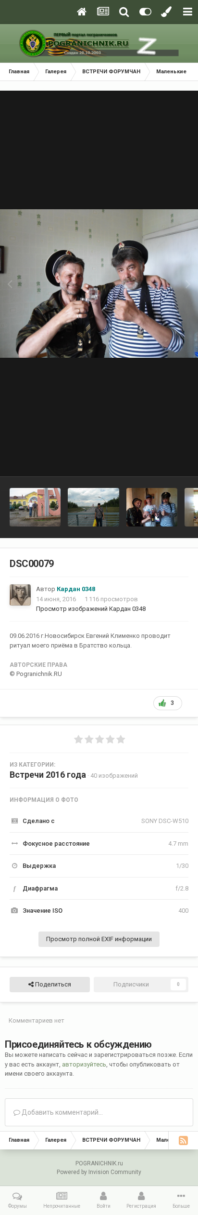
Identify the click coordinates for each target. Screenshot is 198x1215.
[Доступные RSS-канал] (183, 1140)
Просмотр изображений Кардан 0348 (91, 608)
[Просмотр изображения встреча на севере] (35, 507)
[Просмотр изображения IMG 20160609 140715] (152, 507)
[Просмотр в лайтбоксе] (99, 283)
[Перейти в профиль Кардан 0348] (20, 595)
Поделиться (52, 984)
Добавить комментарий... (61, 1112)
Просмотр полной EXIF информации (99, 939)
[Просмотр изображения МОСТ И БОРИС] (93, 507)
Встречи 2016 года (48, 775)
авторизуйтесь (84, 1064)
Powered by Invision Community (99, 1172)
